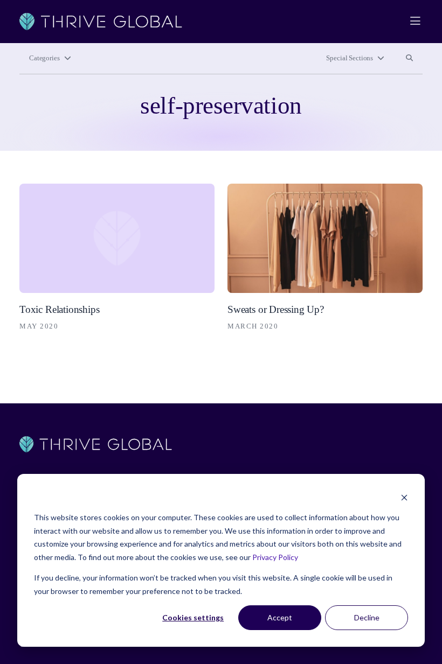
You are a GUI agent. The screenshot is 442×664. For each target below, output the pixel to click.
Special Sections (349, 58)
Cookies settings (193, 617)
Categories (44, 58)
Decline (366, 617)
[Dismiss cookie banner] (404, 497)
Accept (279, 617)
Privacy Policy (275, 557)
